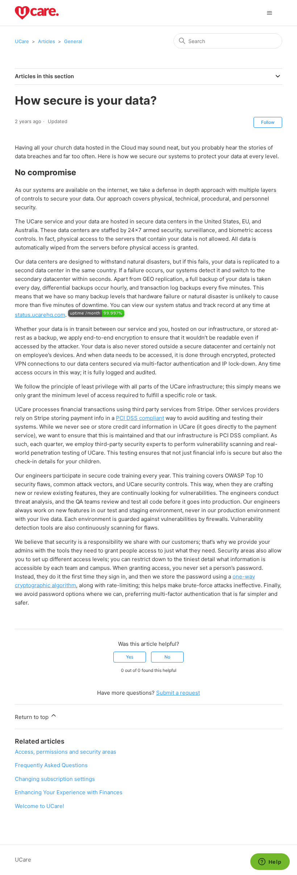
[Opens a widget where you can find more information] (270, 862)
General (73, 41)
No (167, 657)
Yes (129, 657)
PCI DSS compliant (140, 418)
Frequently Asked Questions (51, 765)
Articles (46, 41)
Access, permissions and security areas (65, 751)
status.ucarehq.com (40, 314)
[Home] (37, 13)
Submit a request (178, 692)
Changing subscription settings (55, 778)
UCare (22, 41)
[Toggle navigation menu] (269, 13)
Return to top (32, 717)
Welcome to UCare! (39, 806)
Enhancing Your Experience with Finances (68, 792)
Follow (268, 122)
